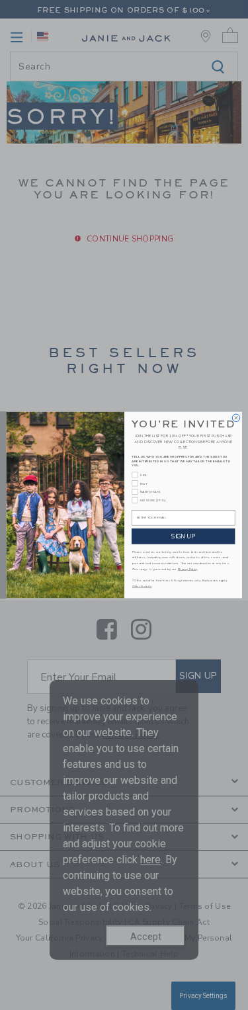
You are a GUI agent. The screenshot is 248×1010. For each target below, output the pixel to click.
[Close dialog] (235, 417)
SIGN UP (183, 536)
